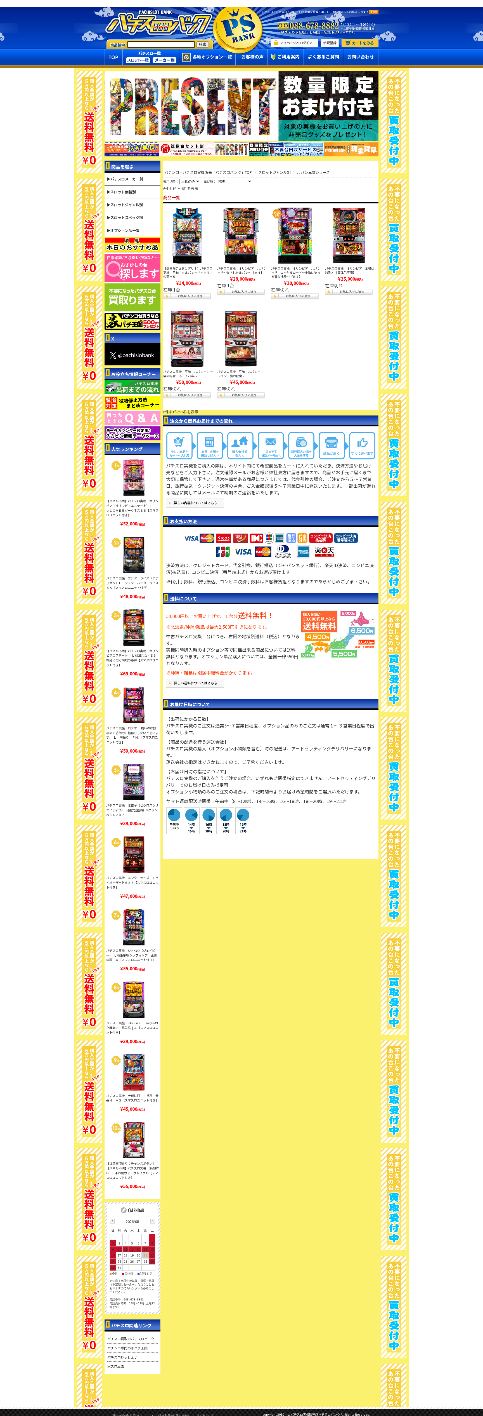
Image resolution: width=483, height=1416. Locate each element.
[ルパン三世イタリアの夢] (187, 236)
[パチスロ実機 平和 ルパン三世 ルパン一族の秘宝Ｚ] (241, 339)
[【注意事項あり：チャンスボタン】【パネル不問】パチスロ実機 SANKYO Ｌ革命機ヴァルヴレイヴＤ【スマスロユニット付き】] (134, 1140)
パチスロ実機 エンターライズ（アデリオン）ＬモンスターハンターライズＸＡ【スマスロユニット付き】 (132, 583)
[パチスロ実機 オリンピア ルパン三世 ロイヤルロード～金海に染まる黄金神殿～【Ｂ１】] (295, 236)
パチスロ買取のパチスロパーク (130, 1338)
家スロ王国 (115, 1366)
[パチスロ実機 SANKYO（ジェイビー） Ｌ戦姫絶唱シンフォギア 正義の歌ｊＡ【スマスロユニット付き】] (134, 927)
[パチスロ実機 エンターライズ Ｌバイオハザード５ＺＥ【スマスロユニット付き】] (134, 854)
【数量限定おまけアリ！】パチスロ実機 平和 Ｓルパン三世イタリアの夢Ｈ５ (188, 272)
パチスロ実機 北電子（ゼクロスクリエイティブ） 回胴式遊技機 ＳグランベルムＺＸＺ (132, 810)
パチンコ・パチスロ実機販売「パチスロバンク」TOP (208, 172)
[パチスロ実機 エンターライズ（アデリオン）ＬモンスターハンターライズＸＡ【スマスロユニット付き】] (134, 555)
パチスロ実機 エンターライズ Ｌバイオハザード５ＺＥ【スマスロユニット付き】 (132, 882)
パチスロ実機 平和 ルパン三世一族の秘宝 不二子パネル (188, 373)
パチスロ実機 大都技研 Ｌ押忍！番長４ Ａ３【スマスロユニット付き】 (132, 1098)
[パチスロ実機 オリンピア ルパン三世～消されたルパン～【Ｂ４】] (241, 236)
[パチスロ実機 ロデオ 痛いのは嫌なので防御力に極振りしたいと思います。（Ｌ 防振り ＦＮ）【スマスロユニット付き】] (134, 705)
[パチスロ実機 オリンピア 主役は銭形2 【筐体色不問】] (349, 236)
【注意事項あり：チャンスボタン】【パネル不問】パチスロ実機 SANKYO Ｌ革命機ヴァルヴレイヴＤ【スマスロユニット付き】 (132, 1170)
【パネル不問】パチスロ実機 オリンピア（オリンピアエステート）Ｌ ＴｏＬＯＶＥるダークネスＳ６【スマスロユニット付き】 (132, 508)
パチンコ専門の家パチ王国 (127, 1347)
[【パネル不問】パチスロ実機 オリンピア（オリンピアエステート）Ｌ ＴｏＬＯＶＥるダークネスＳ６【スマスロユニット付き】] (134, 477)
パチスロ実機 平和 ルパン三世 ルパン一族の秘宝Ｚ (242, 373)
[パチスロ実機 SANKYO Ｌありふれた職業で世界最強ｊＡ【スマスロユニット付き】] (134, 999)
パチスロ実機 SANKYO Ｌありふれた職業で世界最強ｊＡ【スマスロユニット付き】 (132, 1028)
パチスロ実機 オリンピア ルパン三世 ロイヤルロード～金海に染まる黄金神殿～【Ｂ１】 (296, 272)
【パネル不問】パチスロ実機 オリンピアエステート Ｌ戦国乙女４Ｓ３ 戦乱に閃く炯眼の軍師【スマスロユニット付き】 (132, 658)
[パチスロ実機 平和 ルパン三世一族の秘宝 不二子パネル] (187, 339)
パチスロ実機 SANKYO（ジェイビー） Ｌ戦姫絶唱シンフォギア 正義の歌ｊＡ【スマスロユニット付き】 (131, 955)
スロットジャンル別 (274, 172)
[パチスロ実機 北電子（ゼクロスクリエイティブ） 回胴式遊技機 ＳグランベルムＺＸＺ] (134, 782)
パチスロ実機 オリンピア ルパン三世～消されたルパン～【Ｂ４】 (242, 270)
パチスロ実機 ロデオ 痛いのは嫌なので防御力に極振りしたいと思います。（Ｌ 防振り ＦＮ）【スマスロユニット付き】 (132, 735)
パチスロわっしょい (122, 1357)
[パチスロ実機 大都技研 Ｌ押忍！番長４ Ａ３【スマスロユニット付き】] (134, 1072)
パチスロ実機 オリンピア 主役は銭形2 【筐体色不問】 (349, 270)
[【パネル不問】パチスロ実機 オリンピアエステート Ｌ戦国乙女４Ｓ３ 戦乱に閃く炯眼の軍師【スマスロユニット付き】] (134, 627)
